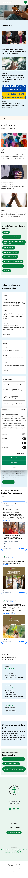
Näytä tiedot (20, 453)
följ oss (3, 496)
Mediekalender (8, 482)
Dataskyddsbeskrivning (14, 868)
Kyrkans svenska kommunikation (14, 759)
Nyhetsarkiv (6, 334)
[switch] (24, 438)
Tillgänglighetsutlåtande (14, 865)
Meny (3, 118)
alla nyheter (18, 26)
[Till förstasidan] (6, 2)
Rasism (6, 232)
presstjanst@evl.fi (11, 710)
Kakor (14, 871)
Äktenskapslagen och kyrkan (13, 261)
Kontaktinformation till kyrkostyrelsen (9, 658)
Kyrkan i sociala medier (11, 763)
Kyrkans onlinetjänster (14, 827)
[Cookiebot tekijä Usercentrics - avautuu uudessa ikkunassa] (20, 410)
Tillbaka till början (14, 875)
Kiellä (14, 467)
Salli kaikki (14, 457)
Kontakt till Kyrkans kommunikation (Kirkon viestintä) (14, 769)
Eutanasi (6, 270)
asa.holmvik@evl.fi (11, 675)
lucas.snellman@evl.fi (11, 694)
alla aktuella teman (7, 128)
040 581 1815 (9, 673)
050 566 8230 (10, 693)
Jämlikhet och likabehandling (13, 266)
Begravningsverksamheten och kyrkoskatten (13, 242)
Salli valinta (14, 462)
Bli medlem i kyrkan (14, 832)
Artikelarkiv (6, 370)
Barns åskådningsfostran (12, 237)
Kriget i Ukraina (8, 247)
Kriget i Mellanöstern (10, 252)
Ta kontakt (14, 823)
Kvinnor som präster (10, 257)
